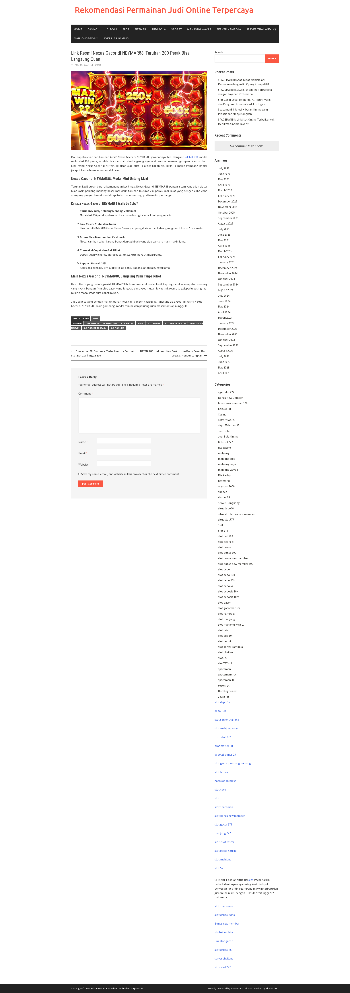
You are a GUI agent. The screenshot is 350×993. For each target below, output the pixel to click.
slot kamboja (226, 613)
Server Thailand (258, 29)
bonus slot (224, 409)
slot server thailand (227, 719)
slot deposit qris (225, 915)
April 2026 (224, 185)
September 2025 (228, 218)
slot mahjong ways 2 (231, 624)
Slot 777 (223, 530)
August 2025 (225, 223)
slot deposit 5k (224, 949)
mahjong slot (226, 458)
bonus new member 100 (233, 403)
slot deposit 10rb (228, 597)
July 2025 (224, 229)
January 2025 (226, 262)
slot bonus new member (233, 558)
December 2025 (227, 201)
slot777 (223, 658)
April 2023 (224, 373)
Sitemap (140, 29)
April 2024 (224, 312)
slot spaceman (224, 807)
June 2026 (224, 174)
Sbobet (176, 29)
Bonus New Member (230, 397)
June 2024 (224, 301)
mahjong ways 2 (86, 38)
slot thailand (226, 652)
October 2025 (226, 212)
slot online (117, 328)
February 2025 (226, 257)
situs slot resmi (224, 842)
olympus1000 (226, 486)
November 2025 (228, 207)
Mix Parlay (224, 475)
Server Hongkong (229, 503)
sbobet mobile (224, 932)
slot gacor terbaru (94, 328)
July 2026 (224, 168)
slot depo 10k (226, 575)
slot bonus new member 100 (235, 564)
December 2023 (227, 328)
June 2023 (224, 362)
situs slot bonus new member (236, 514)
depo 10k (220, 711)
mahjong (223, 453)
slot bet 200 (191, 157)
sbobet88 (224, 497)
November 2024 (228, 273)
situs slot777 (226, 519)
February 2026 (226, 196)
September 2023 (228, 345)
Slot (126, 29)
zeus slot (223, 696)
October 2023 (226, 340)
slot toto (220, 789)
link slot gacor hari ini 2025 (101, 323)
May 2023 (223, 367)
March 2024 (225, 317)
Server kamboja (229, 29)
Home (78, 29)
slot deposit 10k (228, 591)
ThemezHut (272, 988)
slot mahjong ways (226, 728)
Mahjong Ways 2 (199, 29)
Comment (85, 393)
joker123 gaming (116, 38)
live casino (224, 447)
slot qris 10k (225, 635)
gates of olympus (225, 781)
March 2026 (225, 190)
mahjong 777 (223, 833)
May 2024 (223, 306)
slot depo (224, 569)
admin (98, 64)
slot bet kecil (226, 541)
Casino (93, 29)
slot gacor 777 (223, 824)
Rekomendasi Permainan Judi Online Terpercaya (164, 10)
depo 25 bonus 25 (228, 425)
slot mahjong (226, 619)
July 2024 (224, 295)
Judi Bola (110, 29)
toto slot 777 (223, 737)
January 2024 (226, 323)
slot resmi (224, 641)
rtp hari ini (127, 323)
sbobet (222, 492)
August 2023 (225, 350)
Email (83, 453)
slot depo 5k (225, 586)
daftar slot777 (227, 420)
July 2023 (224, 356)
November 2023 (228, 334)
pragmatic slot (224, 746)
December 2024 (227, 268)
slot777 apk (225, 663)
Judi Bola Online (228, 436)
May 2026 (223, 179)
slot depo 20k (226, 580)
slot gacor (153, 323)
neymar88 (224, 480)
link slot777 (225, 442)
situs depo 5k (226, 508)
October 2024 (226, 279)
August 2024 (225, 290)
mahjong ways (227, 464)
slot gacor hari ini (175, 323)
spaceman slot (227, 674)
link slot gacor (224, 941)
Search (219, 52)
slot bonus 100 (227, 552)
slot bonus (224, 547)
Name (83, 442)
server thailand (224, 958)
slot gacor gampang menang (233, 763)
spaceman (224, 669)
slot (140, 323)
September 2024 (228, 284)
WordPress (237, 988)
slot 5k (219, 868)
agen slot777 (226, 392)
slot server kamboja (230, 647)
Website (83, 464)
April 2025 (224, 245)
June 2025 (224, 234)
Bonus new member (227, 923)
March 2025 (225, 251)
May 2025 (223, 240)
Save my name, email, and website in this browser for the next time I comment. (130, 474)
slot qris (223, 630)
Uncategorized (227, 691)
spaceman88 (226, 680)
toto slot (224, 685)
